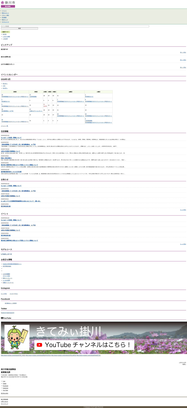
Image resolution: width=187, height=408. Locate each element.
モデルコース (5, 22)
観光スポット (5, 13)
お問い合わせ (4, 401)
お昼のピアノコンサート (36, 111)
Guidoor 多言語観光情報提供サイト (12, 264)
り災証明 (5, 38)
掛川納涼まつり (89, 96)
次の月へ (5, 88)
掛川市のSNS (4, 393)
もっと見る (183, 209)
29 (85, 114)
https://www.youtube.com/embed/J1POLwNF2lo (63, 355)
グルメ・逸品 (5, 15)
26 (2, 94)
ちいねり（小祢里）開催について (11, 137)
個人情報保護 (4, 399)
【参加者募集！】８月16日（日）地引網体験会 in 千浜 (18, 144)
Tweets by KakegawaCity (7, 312)
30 (2, 119)
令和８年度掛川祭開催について (10, 151)
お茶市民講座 (33, 96)
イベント (4, 10)
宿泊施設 (4, 17)
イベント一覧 (4, 126)
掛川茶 (4, 34)
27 (30, 94)
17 (30, 109)
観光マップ (5, 19)
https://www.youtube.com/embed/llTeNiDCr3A (89, 355)
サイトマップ (4, 403)
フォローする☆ (14, 293)
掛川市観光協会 (7, 266)
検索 (19, 28)
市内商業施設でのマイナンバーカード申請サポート (15, 96)
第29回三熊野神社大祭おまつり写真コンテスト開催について (19, 165)
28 (58, 114)
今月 (4, 86)
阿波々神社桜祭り (6, 158)
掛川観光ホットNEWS (11, 303)
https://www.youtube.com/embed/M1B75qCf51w (38, 355)
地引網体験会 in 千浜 (7, 111)
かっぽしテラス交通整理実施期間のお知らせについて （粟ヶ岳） (21, 201)
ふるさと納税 (6, 36)
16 (2, 109)
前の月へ (5, 83)
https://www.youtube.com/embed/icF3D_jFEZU (13, 355)
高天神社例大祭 (6, 206)
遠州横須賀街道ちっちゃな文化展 (11, 171)
